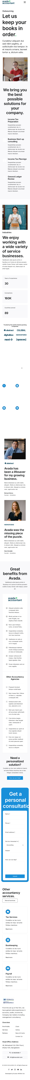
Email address (10, 832)
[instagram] (15, 1069)
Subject (7, 850)
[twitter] (12, 1069)
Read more (9, 929)
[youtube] (18, 1069)
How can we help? (11, 859)
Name (7, 814)
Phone (7, 823)
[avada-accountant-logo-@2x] (8, 1)
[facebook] (9, 1069)
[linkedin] (21, 1069)
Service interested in (12, 841)
